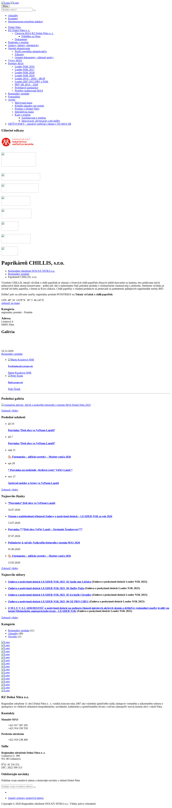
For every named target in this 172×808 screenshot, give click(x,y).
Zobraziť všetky (9, 410)
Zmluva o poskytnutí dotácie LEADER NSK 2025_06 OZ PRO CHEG (48, 601)
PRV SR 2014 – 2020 (26, 84)
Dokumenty (21, 39)
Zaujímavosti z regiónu (34, 117)
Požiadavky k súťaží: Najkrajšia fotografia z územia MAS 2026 (44, 542)
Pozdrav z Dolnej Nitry (27, 108)
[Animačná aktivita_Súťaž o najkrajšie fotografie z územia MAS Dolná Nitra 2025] (46, 404)
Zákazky (19, 54)
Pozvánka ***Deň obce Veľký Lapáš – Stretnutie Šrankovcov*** (45, 529)
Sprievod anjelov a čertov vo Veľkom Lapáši (33, 483)
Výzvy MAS (15, 60)
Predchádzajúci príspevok (20, 366)
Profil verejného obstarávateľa (31, 51)
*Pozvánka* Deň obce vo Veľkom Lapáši (31, 503)
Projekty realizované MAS (29, 90)
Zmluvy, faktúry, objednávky (23, 45)
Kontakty (13, 18)
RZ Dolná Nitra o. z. (19, 30)
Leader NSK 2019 (24, 75)
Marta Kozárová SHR (19, 372)
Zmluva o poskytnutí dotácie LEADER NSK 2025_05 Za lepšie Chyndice (49, 594)
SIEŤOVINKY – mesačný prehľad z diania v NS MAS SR (39, 123)
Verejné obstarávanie (19, 48)
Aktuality (13, 15)
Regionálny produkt (18, 93)
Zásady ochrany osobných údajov (26, 798)
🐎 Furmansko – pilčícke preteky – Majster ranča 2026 (39, 456)
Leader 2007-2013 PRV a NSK (31, 81)
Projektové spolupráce (26, 87)
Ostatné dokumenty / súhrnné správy (34, 57)
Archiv (11, 99)
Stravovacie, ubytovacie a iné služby (41, 120)
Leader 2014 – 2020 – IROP (30, 78)
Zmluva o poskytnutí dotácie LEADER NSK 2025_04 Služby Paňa (46, 588)
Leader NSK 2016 (24, 66)
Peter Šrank (14, 389)
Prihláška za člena (31, 36)
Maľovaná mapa (23, 102)
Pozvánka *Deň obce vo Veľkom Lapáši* (31, 430)
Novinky (12, 636)
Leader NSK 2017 (24, 69)
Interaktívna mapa (24, 111)
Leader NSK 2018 (24, 72)
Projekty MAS (16, 63)
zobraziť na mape (10, 303)
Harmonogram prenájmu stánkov (25, 21)
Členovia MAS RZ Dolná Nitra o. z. (34, 33)
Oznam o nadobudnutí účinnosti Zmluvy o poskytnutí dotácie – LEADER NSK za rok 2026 (60, 516)
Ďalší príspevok (15, 382)
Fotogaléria (14, 96)
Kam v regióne (23, 114)
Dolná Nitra (14, 27)
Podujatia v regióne (18, 42)
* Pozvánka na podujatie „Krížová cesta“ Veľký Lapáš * (40, 470)
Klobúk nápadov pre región (29, 105)
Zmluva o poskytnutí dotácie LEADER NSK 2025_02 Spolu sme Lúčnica (49, 581)
